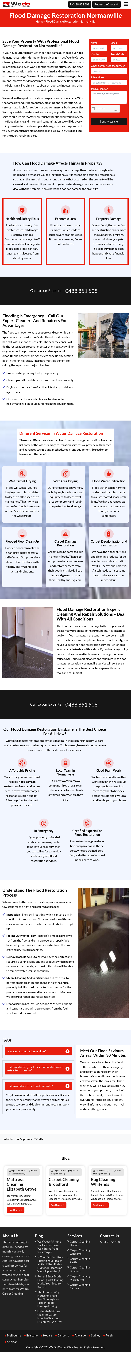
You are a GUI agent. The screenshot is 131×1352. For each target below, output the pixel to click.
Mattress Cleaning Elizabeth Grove (22, 1184)
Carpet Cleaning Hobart (80, 1243)
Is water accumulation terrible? (26, 1051)
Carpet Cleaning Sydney (80, 1286)
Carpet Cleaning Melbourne (80, 1277)
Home (39, 21)
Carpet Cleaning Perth (80, 1260)
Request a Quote (105, 4)
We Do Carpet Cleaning (63, 1347)
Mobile (95, 54)
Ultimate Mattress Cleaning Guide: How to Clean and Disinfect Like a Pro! (49, 1316)
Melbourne (14, 1335)
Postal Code (117, 54)
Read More (14, 1210)
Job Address (97, 77)
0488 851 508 (80, 4)
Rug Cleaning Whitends (103, 1182)
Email (114, 42)
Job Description (99, 88)
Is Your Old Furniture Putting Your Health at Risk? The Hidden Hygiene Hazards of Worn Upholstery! (50, 1264)
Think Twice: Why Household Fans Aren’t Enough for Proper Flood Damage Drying (48, 1299)
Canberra (63, 1335)
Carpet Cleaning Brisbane (80, 1269)
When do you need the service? (108, 65)
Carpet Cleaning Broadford (64, 1182)
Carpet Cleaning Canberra (80, 1251)
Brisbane (32, 1335)
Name (94, 42)
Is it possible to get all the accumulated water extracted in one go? (35, 1068)
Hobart (47, 1335)
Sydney (95, 1335)
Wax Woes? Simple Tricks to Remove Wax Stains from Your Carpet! (49, 1247)
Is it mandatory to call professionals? (30, 1086)
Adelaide (80, 1335)
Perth (109, 1335)
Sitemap (12, 1342)
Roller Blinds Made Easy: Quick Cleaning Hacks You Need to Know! (50, 1282)
